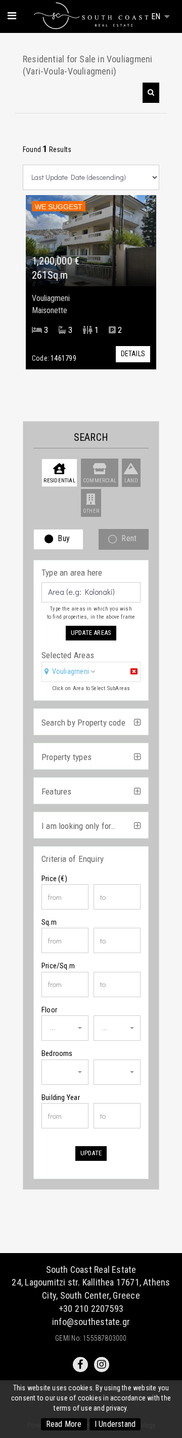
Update (91, 1153)
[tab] (91, 672)
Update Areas (91, 632)
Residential (59, 480)
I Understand (115, 1424)
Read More (64, 1424)
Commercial (99, 480)
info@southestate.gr (91, 1321)
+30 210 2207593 (91, 1308)
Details (133, 354)
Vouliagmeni (70, 671)
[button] (151, 93)
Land (131, 480)
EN (157, 16)
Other (91, 511)
